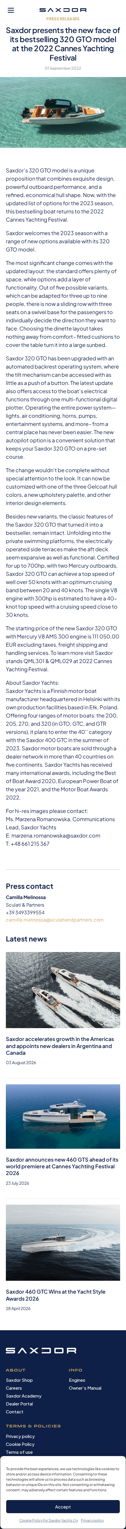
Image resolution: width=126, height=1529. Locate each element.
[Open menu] (11, 10)
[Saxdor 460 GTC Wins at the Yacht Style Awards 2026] (63, 1242)
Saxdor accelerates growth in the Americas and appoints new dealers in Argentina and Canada (60, 1045)
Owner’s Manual (85, 1388)
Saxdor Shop (19, 1380)
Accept (63, 1506)
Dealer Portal (19, 1403)
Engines (77, 1380)
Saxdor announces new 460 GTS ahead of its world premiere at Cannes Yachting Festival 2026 (62, 1166)
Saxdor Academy (24, 1395)
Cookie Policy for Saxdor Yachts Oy (48, 1520)
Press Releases (63, 18)
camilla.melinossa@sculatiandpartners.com (55, 920)
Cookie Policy (20, 1444)
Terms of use (19, 1452)
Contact (14, 1411)
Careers (14, 1388)
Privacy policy (92, 1520)
